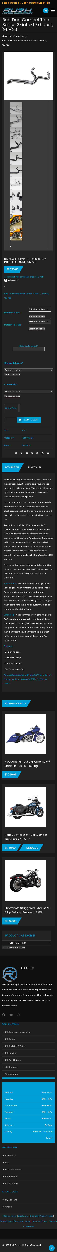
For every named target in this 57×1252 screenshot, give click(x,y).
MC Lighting (10, 1053)
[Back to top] (52, 1248)
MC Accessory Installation (18, 1032)
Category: (9, 437)
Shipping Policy (40, 1221)
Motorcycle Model (28, 346)
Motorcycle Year (12, 312)
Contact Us (10, 1155)
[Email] (48, 453)
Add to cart (31, 419)
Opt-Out (34, 1215)
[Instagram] (18, 1015)
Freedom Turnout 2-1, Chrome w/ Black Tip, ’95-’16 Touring (27, 764)
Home (8, 36)
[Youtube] (11, 1015)
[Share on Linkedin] (26, 453)
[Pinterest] (42, 453)
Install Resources (13, 1169)
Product (20, 36)
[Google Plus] (32, 453)
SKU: (6, 430)
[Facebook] (3, 1015)
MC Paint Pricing (13, 1060)
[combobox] (37, 316)
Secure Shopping (22, 1221)
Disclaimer (23, 1215)
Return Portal (11, 1176)
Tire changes (11, 1074)
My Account (11, 1199)
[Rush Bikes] (17, 11)
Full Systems (28, 437)
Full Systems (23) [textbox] (13, 947)
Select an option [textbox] (37, 316)
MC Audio (10, 1039)
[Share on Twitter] (21, 453)
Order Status (11, 1183)
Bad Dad (26, 445)
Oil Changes (11, 1067)
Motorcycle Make (12, 324)
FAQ (7, 1162)
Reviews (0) (34, 467)
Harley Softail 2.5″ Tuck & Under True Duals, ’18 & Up (26, 837)
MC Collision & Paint (15, 1046)
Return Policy (6, 1221)
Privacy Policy (46, 1215)
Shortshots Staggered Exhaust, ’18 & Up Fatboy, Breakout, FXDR (27, 910)
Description (12, 467)
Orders (8, 1206)
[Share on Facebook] (16, 453)
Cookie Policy (10, 1215)
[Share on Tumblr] (37, 453)
